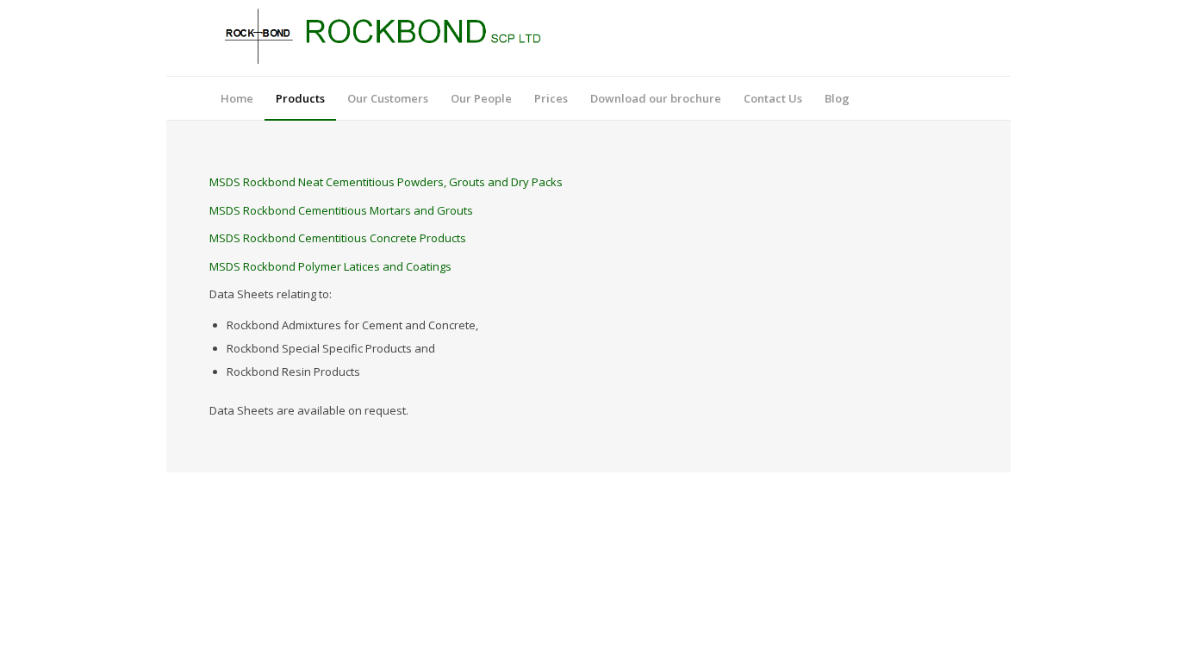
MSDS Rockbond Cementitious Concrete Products (337, 238)
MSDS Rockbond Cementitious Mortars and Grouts (341, 210)
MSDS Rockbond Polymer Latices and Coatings (330, 266)
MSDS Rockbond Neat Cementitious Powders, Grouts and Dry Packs (386, 182)
